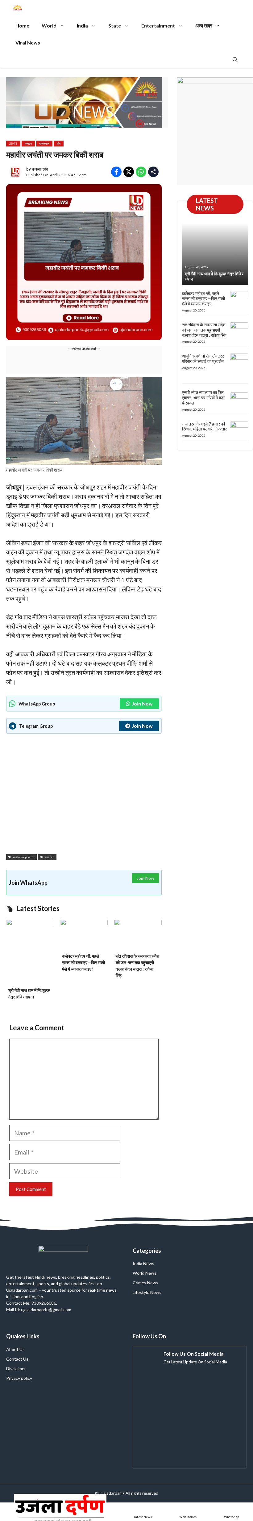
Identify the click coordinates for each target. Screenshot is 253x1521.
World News (144, 1273)
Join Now (142, 703)
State (114, 25)
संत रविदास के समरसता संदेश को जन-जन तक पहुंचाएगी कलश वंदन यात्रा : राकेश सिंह (204, 330)
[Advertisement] (84, 794)
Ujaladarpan (111, 1493)
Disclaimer (16, 1368)
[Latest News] (142, 1511)
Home (22, 25)
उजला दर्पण (40, 169)
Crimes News (145, 1282)
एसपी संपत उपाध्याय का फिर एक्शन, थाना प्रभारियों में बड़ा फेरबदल (203, 397)
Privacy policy (19, 1378)
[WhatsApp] (231, 1511)
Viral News (27, 42)
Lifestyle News (147, 1292)
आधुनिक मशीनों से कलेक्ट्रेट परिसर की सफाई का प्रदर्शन (203, 358)
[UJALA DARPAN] (17, 8)
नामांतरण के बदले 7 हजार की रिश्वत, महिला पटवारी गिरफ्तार (204, 426)
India (82, 25)
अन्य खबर (203, 25)
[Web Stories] (188, 1511)
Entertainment (158, 25)
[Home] (60, 1511)
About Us (15, 1349)
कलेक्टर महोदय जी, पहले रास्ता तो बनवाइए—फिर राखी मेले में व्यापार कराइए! (83, 962)
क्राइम (28, 143)
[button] (235, 59)
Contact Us (17, 1359)
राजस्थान (44, 143)
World (49, 25)
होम (58, 143)
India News (143, 1263)
